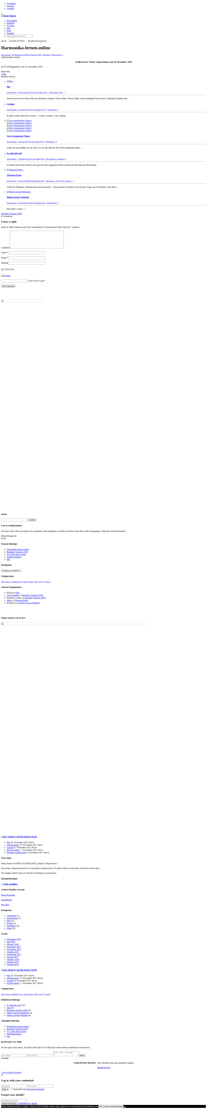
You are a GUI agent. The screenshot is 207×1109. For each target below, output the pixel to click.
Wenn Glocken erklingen (18, 1013)
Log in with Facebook (11, 1072)
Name (3, 252)
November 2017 (14, 949)
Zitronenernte (13, 845)
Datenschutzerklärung (113, 1106)
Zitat (9, 1008)
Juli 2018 (11, 942)
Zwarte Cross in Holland (28, 603)
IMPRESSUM (103, 1067)
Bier (9, 28)
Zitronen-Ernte (14, 175)
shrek (9, 600)
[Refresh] (5, 276)
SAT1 (36, 582)
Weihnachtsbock (14, 557)
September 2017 (14, 954)
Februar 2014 (13, 964)
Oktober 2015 (13, 962)
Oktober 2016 (13, 959)
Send (82, 1055)
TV (43, 582)
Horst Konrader (8, 895)
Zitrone (68, 181)
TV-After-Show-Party (16, 554)
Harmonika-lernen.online (18, 549)
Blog (9, 30)
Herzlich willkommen (16, 852)
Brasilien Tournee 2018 (17, 552)
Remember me (19, 1089)
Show (9, 928)
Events (10, 923)
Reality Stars (28, 582)
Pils (8, 87)
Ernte (63, 181)
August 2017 (12, 957)
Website (4, 263)
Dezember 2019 (14, 939)
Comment (5, 247)
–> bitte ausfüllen (9, 884)
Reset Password (9, 1103)
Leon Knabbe (13, 595)
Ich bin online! (13, 850)
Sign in (5, 1089)
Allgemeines (56, 55)
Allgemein (47, 55)
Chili (58, 181)
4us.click (5, 904)
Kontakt (10, 33)
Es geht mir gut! (14, 153)
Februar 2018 (13, 944)
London (10, 104)
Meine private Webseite (18, 197)
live (21, 582)
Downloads (12, 20)
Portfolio (11, 23)
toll (40, 582)
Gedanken (60, 159)
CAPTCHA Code (36, 281)
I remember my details (27, 1103)
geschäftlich (15, 582)
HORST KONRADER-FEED (22, 837)
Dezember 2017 (14, 947)
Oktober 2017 (13, 952)
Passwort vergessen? (35, 1089)
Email (3, 258)
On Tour (10, 25)
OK (101, 1106)
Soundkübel (6, 900)
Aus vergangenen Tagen (18, 136)
